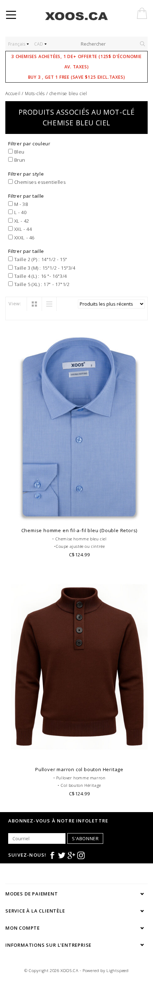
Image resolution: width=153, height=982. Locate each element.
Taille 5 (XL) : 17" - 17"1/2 (41, 284)
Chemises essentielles (39, 182)
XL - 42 (21, 221)
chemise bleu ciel (68, 93)
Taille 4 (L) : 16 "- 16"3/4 (40, 276)
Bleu (19, 152)
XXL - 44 (22, 229)
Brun (19, 160)
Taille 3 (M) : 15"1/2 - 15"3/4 (44, 268)
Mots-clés (35, 93)
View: (15, 303)
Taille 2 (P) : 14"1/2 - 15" (40, 259)
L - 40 (19, 212)
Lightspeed (117, 970)
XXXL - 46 (24, 237)
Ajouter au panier (79, 514)
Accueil (13, 93)
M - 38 (20, 204)
